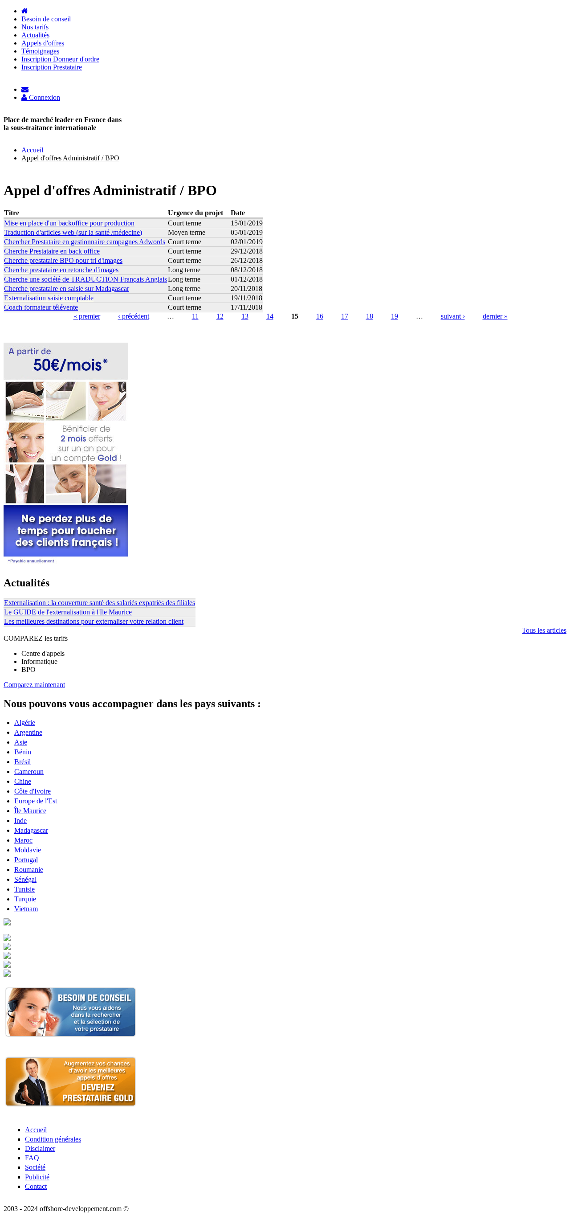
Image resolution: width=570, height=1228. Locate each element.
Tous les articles (544, 630)
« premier (86, 316)
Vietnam (26, 909)
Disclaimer (40, 1148)
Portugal (26, 860)
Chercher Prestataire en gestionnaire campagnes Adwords (84, 242)
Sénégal (25, 879)
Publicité (37, 1177)
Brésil (22, 761)
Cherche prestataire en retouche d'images (61, 270)
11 (195, 316)
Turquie (25, 899)
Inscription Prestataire (51, 67)
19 (394, 316)
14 (269, 316)
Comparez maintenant (34, 684)
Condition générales (53, 1139)
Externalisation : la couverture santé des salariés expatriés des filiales (99, 602)
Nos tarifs (35, 27)
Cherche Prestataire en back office (52, 251)
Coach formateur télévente (41, 307)
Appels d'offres (42, 43)
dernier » (495, 316)
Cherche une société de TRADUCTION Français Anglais (85, 279)
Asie (20, 742)
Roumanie (28, 869)
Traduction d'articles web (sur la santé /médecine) (73, 232)
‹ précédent (133, 316)
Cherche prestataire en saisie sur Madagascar (66, 288)
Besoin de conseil (46, 19)
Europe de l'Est (35, 801)
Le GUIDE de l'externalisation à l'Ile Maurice (68, 612)
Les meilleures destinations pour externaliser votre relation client (93, 621)
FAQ (32, 1158)
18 (369, 316)
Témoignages (40, 51)
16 (319, 316)
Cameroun (29, 771)
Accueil (32, 150)
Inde (20, 820)
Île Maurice (30, 811)
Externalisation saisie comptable (49, 298)
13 (244, 316)
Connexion (43, 97)
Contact (36, 1186)
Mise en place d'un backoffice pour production (69, 223)
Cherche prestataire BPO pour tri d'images (63, 260)
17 (344, 316)
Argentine (28, 732)
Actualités (35, 35)
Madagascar (31, 830)
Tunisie (24, 889)
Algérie (24, 722)
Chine (22, 781)
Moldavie (27, 850)
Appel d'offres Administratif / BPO (70, 158)
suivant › (453, 316)
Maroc (23, 840)
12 (220, 316)
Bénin (22, 752)
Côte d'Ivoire (32, 791)
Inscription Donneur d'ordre (60, 59)
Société (35, 1167)
